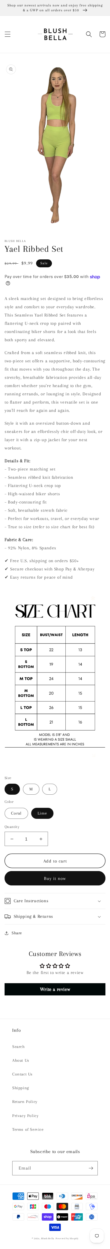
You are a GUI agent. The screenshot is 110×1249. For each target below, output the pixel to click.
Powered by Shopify (67, 1238)
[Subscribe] (90, 1168)
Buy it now (55, 878)
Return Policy (25, 1101)
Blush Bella (47, 1238)
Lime (42, 813)
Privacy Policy (25, 1115)
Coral (16, 813)
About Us (20, 1060)
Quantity (12, 827)
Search (18, 1046)
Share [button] (17, 933)
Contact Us (22, 1074)
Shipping (20, 1088)
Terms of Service (28, 1129)
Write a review (55, 989)
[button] (7, 34)
